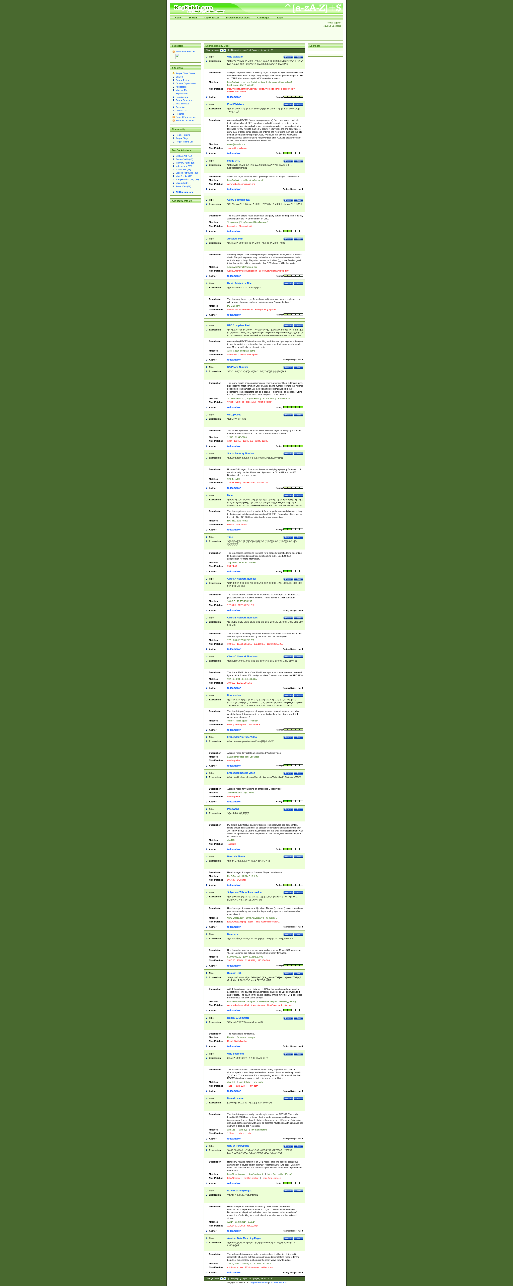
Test (299, 57)
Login (280, 17)
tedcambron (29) (184, 166)
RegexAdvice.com (259, 1282)
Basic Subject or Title (239, 283)
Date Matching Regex (239, 1190)
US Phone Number (237, 367)
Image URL (233, 160)
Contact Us (181, 110)
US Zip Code (234, 414)
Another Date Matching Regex (244, 1238)
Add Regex (263, 17)
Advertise (180, 107)
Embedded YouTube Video (242, 737)
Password (233, 809)
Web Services (182, 103)
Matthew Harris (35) (185, 163)
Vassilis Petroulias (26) (187, 173)
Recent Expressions (186, 51)
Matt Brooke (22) (184, 176)
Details (288, 57)
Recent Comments (185, 120)
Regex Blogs (182, 138)
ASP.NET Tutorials (278, 1282)
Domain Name (235, 1098)
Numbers (232, 934)
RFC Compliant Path (238, 325)
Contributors (182, 97)
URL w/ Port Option (238, 1146)
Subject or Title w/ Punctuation (244, 892)
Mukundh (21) (182, 183)
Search (193, 17)
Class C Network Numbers (242, 656)
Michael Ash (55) (184, 156)
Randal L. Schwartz (238, 1017)
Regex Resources (185, 100)
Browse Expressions (238, 17)
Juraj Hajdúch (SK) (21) (187, 179)
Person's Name (236, 856)
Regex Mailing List (184, 141)
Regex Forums (183, 135)
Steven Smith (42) (184, 159)
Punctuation (234, 695)
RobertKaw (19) (183, 186)
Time (230, 537)
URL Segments (235, 1053)
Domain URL (234, 973)
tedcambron (234, 97)
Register (180, 114)
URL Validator (235, 56)
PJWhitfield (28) (183, 169)
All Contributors (184, 192)
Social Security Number (240, 453)
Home (178, 17)
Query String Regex (238, 199)
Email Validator (235, 104)
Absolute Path (235, 238)
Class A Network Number (241, 578)
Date (230, 495)
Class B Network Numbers (242, 617)
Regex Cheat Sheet (185, 73)
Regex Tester (211, 17)
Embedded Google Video (241, 773)
